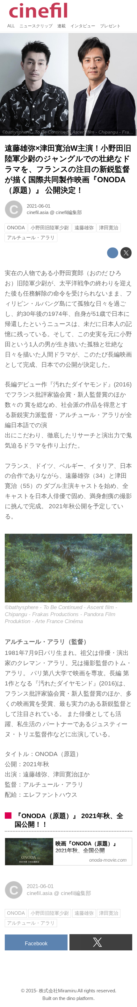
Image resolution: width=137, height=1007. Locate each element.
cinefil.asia (37, 212)
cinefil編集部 (69, 212)
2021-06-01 (38, 206)
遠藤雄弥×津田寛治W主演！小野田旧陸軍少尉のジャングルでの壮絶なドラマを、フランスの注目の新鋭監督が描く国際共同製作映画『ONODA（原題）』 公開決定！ (68, 169)
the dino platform (76, 998)
